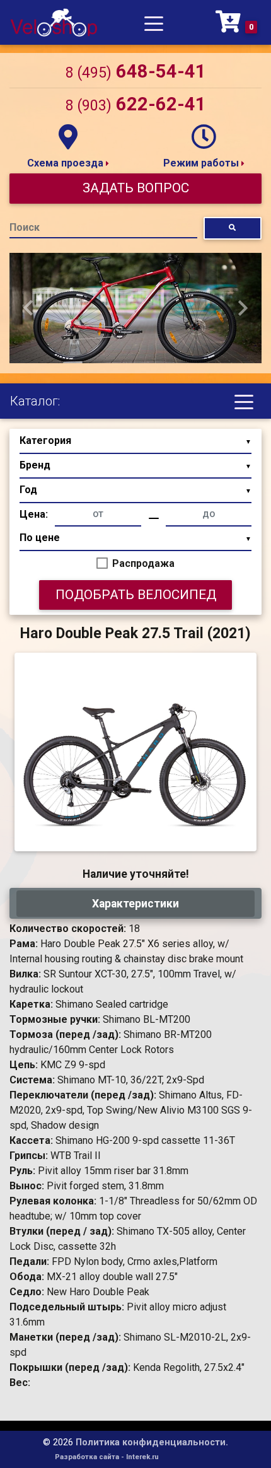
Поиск (24, 227)
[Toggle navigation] (154, 23)
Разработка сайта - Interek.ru (107, 1457)
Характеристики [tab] (135, 903)
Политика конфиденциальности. (152, 1442)
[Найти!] (233, 228)
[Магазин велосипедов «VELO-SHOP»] (53, 22)
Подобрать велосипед (135, 594)
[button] (28, 308)
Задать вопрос (136, 187)
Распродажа (143, 563)
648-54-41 (136, 71)
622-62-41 (136, 104)
